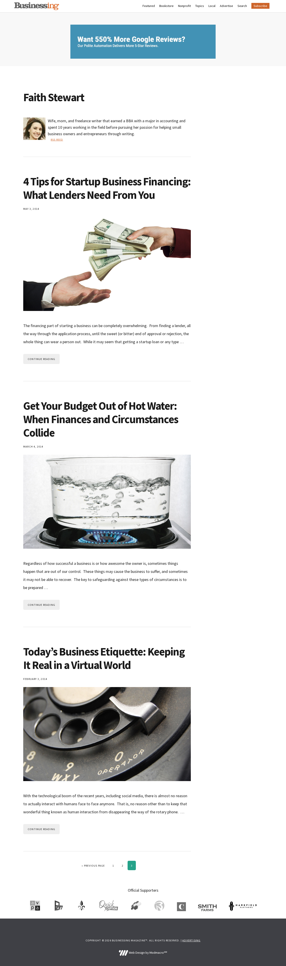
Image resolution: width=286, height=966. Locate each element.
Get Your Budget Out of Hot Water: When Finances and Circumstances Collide (100, 419)
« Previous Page (93, 865)
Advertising (191, 940)
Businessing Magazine (36, 6)
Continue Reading (41, 359)
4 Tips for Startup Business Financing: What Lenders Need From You (107, 188)
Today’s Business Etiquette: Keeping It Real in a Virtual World (104, 658)
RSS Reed (57, 139)
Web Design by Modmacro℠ (147, 953)
